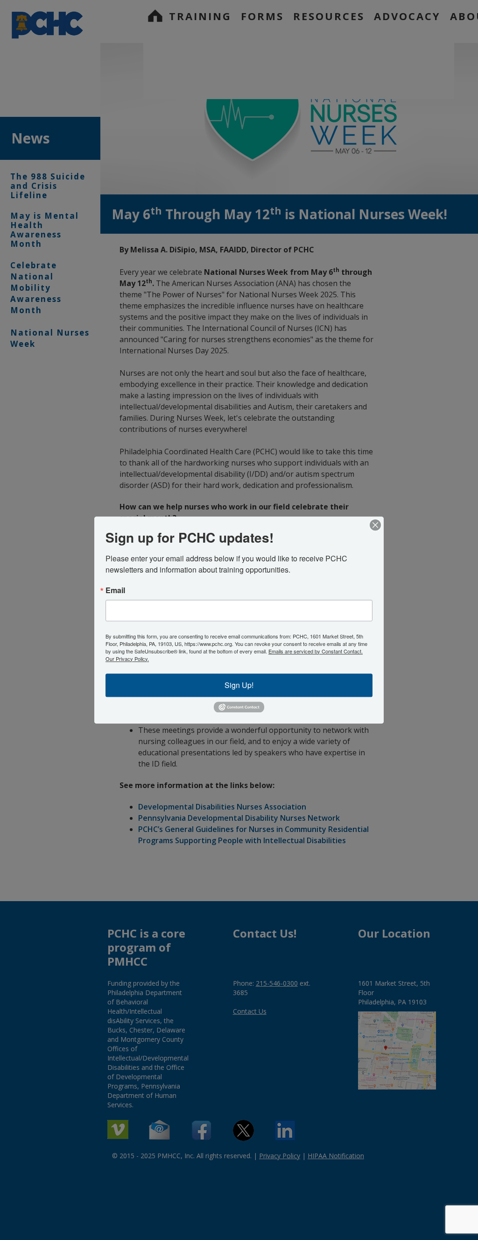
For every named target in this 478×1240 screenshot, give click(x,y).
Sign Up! (239, 685)
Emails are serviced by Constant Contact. (315, 651)
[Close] (375, 524)
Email (115, 590)
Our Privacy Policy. (127, 658)
